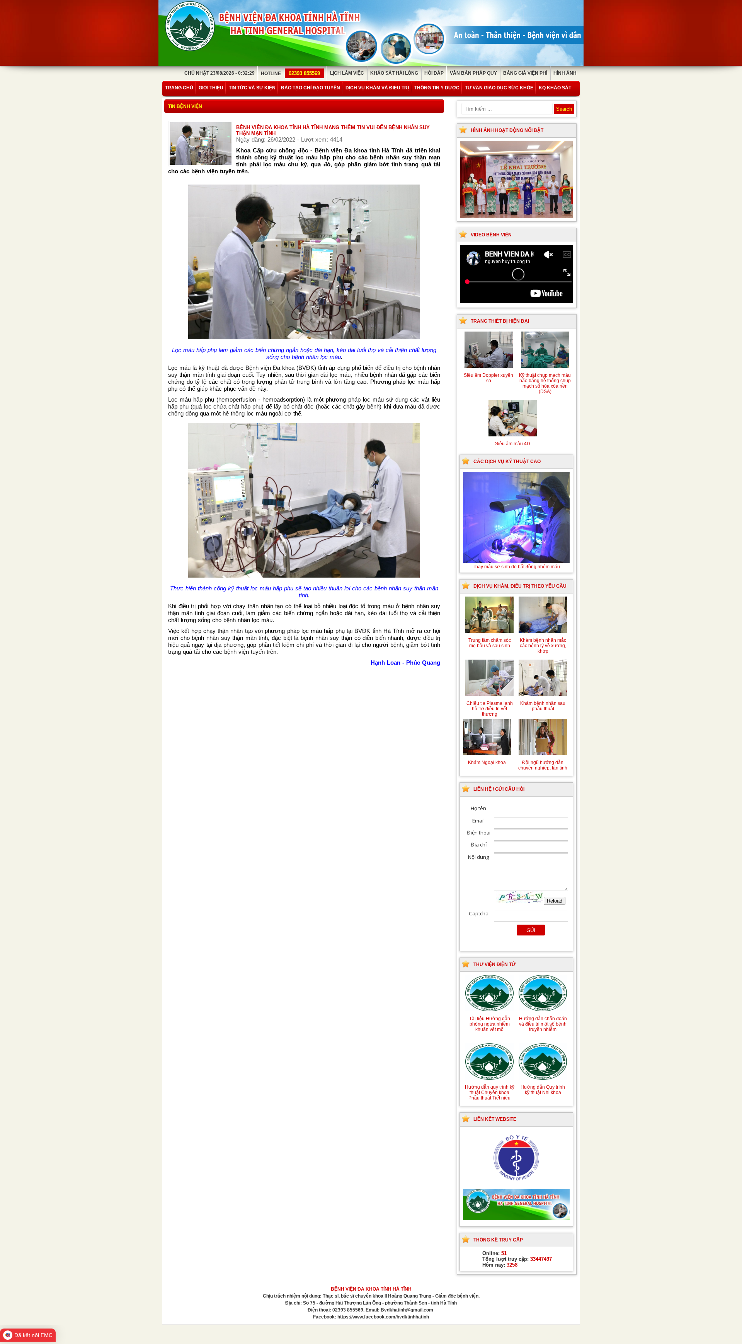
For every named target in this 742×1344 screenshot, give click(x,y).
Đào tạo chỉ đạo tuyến (310, 88)
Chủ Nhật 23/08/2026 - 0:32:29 (219, 73)
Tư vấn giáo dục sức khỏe (499, 88)
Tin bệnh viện (185, 106)
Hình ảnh (565, 73)
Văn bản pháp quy (473, 73)
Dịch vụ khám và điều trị (377, 88)
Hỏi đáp (434, 73)
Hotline (290, 73)
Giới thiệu (211, 88)
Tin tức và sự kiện (252, 88)
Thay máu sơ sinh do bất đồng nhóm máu (519, 566)
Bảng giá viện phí (525, 73)
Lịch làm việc (347, 73)
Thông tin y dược (436, 88)
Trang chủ (179, 88)
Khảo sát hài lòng (394, 73)
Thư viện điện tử (494, 964)
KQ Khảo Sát (555, 88)
